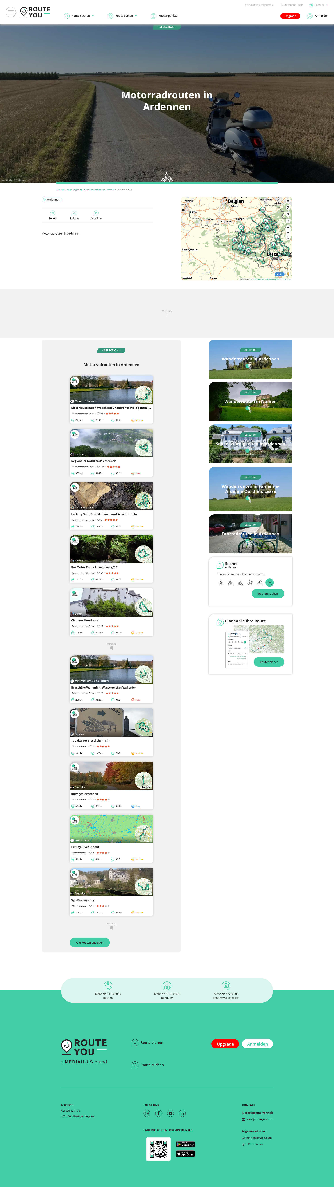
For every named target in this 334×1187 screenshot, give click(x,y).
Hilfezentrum (254, 1144)
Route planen (152, 1042)
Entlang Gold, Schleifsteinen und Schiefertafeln (104, 514)
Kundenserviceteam (258, 1138)
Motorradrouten (63, 189)
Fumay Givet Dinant (85, 847)
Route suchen (152, 1064)
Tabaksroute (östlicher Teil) (90, 741)
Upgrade (290, 16)
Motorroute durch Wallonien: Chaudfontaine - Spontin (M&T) (113, 408)
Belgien (76, 189)
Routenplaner (269, 662)
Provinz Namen (97, 189)
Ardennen (110, 189)
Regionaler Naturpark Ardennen (93, 461)
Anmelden (257, 1044)
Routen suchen (268, 594)
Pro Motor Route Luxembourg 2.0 (94, 567)
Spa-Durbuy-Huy (82, 900)
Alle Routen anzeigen (90, 942)
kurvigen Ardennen (84, 794)
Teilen (53, 218)
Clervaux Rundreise (84, 620)
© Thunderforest (258, 279)
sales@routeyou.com (259, 1119)
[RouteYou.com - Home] (35, 12)
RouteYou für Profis (292, 4)
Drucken (96, 218)
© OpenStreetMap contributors (278, 279)
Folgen (74, 218)
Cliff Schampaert (20, 180)
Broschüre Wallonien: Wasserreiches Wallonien (104, 687)
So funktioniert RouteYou (259, 4)
